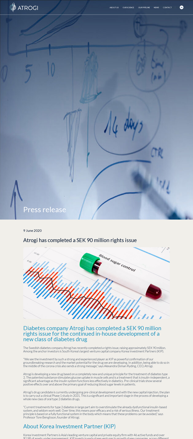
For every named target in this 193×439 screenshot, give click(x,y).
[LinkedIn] (181, 7)
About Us (114, 7)
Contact (167, 7)
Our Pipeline (144, 7)
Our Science (128, 7)
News (156, 7)
